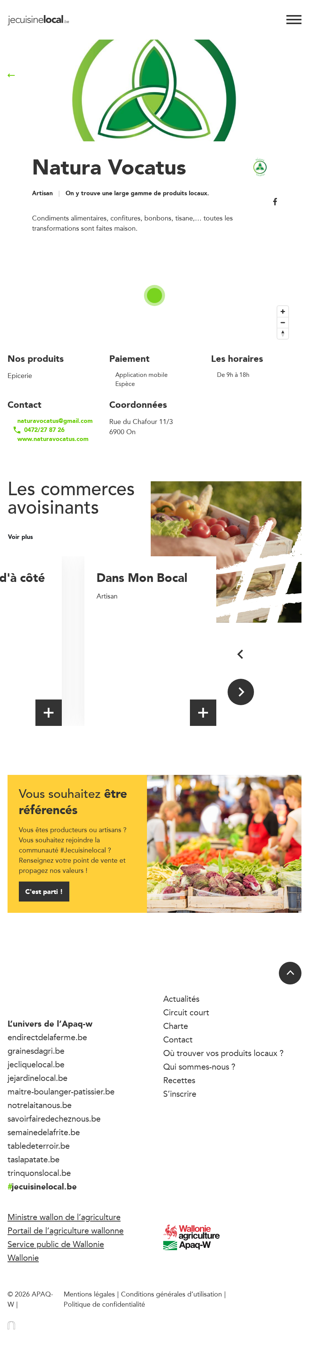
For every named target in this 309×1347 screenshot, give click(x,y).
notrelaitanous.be (40, 1105)
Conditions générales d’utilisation (171, 1294)
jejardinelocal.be (37, 1077)
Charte (175, 1025)
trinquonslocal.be (39, 1172)
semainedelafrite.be (44, 1132)
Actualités (181, 998)
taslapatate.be (34, 1159)
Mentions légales (89, 1294)
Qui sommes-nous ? (199, 1066)
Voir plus (21, 537)
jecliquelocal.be (36, 1064)
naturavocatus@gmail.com (52, 421)
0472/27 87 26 (44, 430)
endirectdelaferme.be (47, 1037)
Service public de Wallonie (56, 1244)
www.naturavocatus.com (52, 439)
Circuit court (186, 1012)
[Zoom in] (282, 311)
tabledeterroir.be (39, 1145)
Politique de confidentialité (104, 1304)
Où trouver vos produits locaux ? (223, 1053)
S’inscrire (179, 1093)
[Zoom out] (282, 322)
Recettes (179, 1080)
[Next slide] (241, 692)
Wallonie (23, 1257)
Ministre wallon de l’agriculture (64, 1217)
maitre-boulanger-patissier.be (61, 1091)
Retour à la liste (46, 75)
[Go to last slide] (241, 654)
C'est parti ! (44, 891)
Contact (178, 1039)
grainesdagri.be (36, 1050)
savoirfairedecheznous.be (54, 1118)
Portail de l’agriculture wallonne (66, 1230)
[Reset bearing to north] (282, 333)
